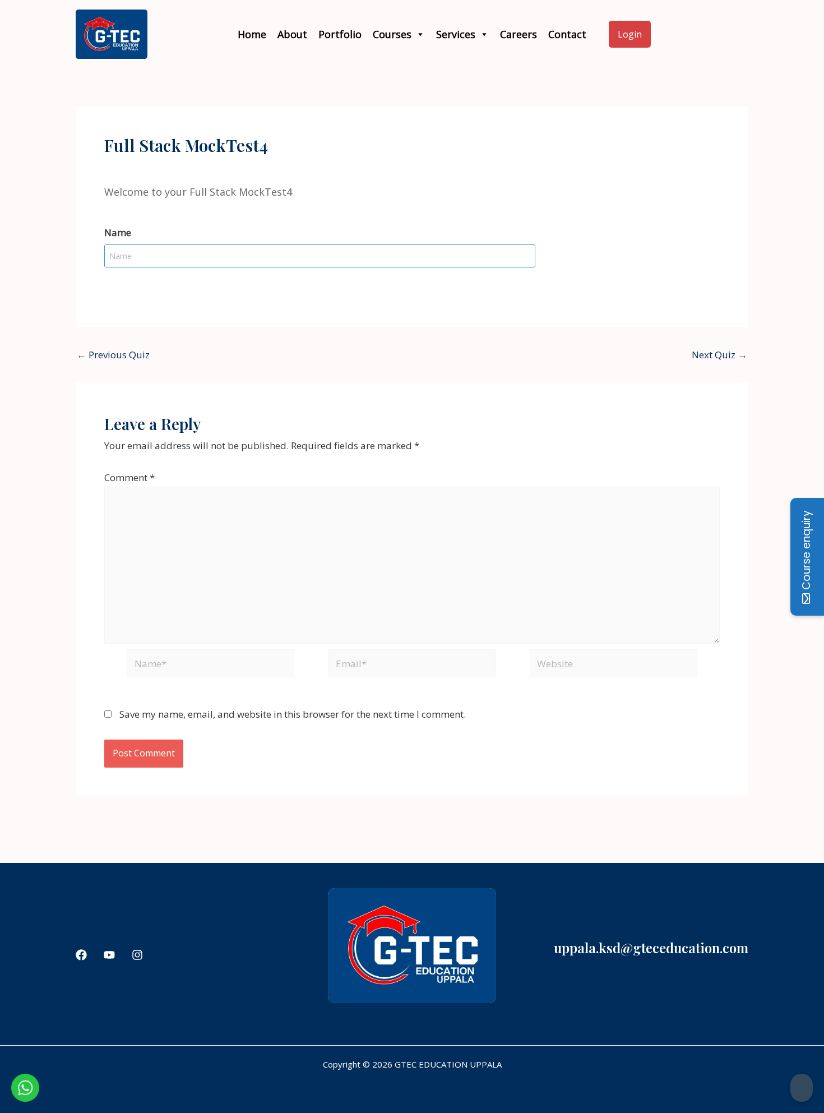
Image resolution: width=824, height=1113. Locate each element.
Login (630, 34)
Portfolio (340, 34)
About (292, 34)
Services (455, 34)
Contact (567, 34)
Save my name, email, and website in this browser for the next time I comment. (292, 714)
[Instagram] (137, 954)
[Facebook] (81, 954)
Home (252, 34)
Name (117, 232)
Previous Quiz (113, 354)
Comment (129, 477)
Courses (392, 34)
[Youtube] (109, 954)
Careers (518, 34)
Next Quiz (719, 354)
